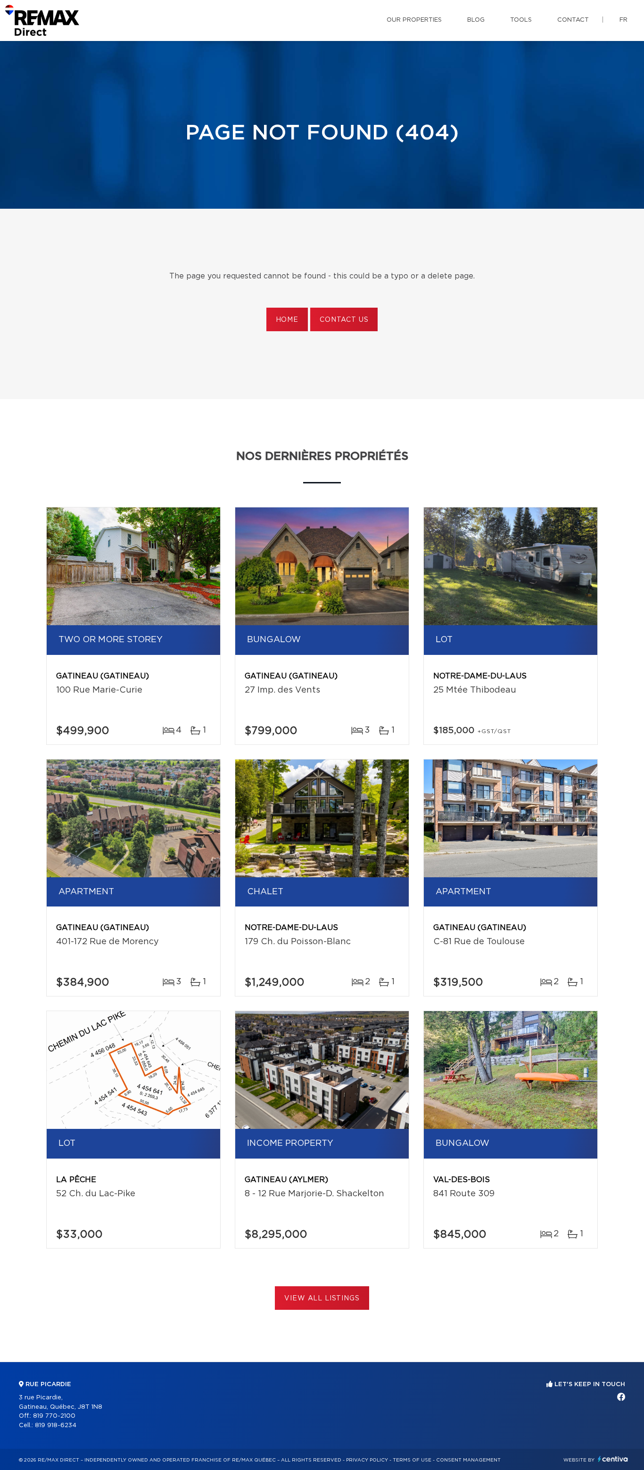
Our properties (414, 20)
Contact (573, 20)
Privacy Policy (367, 1460)
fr (623, 20)
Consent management (468, 1460)
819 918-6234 (55, 1425)
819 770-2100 (54, 1416)
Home (287, 320)
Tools (521, 20)
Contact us (344, 320)
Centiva (613, 1459)
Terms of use (412, 1460)
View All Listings (321, 1298)
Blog (476, 20)
